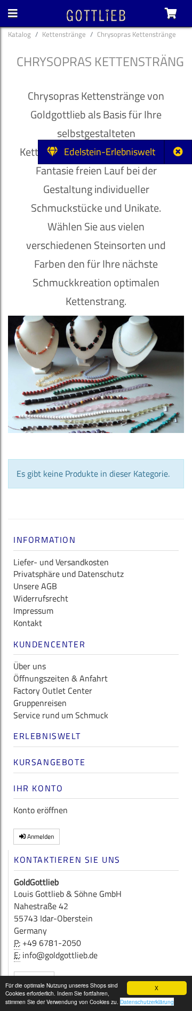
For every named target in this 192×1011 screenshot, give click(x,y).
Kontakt (27, 622)
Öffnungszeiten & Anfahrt (60, 678)
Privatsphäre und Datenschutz (68, 573)
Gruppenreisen (40, 702)
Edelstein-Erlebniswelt (106, 152)
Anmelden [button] (40, 836)
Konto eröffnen (40, 810)
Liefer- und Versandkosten (61, 562)
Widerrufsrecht (40, 598)
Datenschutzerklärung (147, 1002)
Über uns (29, 666)
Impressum (33, 610)
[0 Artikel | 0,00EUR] (171, 13)
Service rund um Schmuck (60, 715)
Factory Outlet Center (52, 690)
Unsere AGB (35, 586)
